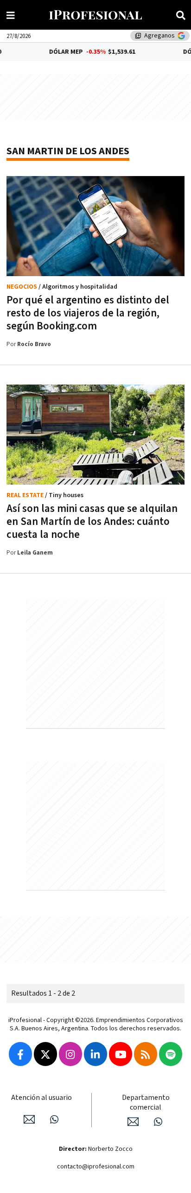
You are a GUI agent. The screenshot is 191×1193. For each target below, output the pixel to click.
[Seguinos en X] (45, 1054)
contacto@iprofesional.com (95, 1166)
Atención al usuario (41, 1098)
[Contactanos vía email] (29, 1119)
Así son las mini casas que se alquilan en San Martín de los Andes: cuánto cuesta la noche (92, 522)
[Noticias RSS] (145, 1054)
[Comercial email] (133, 1121)
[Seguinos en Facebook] (20, 1054)
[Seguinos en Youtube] (120, 1054)
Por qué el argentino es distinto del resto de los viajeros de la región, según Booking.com (87, 313)
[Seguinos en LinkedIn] (95, 1054)
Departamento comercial (146, 1102)
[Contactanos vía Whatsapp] (54, 1119)
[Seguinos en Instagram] (70, 1054)
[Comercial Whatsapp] (158, 1121)
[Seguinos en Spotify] (170, 1054)
